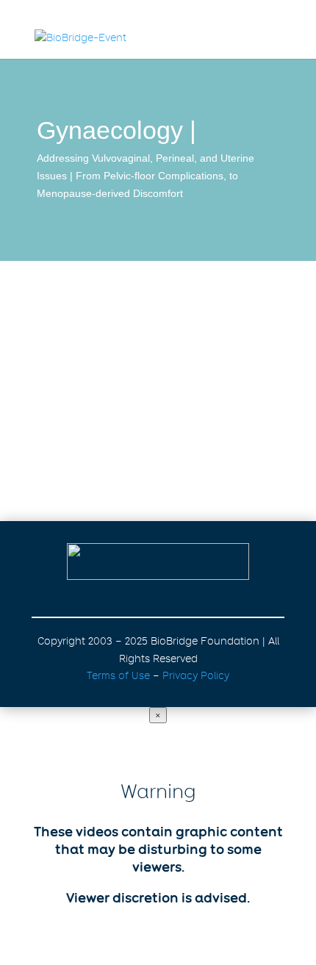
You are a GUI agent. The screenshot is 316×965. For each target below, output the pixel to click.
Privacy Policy (195, 675)
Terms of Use (118, 675)
